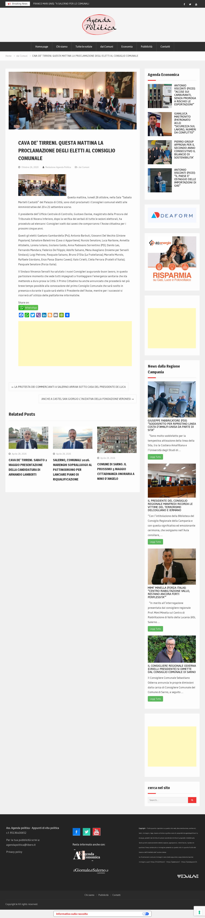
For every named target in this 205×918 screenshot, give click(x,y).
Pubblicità (146, 46)
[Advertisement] (75, 343)
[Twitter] (190, 4)
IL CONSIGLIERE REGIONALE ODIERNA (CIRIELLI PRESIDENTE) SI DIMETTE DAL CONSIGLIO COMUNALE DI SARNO (172, 669)
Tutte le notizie (84, 46)
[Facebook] (184, 4)
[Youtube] (196, 4)
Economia (127, 46)
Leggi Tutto (155, 456)
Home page (41, 46)
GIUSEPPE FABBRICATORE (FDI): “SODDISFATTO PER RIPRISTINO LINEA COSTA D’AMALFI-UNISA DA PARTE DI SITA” (172, 425)
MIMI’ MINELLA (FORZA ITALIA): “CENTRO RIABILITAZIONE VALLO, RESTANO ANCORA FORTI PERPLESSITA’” (169, 592)
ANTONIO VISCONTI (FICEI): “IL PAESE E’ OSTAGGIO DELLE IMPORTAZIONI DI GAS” (185, 177)
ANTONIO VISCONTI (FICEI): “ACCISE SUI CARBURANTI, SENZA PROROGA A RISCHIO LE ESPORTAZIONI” (185, 95)
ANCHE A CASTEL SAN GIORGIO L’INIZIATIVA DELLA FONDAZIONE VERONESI (86, 398)
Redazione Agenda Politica (58, 167)
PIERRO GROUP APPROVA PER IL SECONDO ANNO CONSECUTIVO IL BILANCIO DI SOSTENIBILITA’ (184, 149)
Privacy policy (14, 851)
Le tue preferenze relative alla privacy (116, 913)
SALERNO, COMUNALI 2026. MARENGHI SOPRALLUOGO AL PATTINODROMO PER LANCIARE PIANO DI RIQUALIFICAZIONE (72, 469)
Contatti (165, 46)
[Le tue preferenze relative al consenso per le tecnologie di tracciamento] (199, 912)
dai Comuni (106, 46)
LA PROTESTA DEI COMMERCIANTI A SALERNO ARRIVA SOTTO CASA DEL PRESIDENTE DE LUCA (70, 386)
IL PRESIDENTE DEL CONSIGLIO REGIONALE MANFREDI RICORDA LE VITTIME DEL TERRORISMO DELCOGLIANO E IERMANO (170, 505)
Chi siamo (61, 46)
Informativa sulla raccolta (72, 913)
